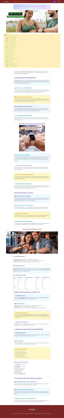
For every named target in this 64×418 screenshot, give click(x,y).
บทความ (27, 1)
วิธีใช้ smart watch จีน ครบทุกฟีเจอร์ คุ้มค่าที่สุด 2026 (19, 1)
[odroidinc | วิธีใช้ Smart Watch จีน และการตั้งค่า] (7, 1)
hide (7, 34)
